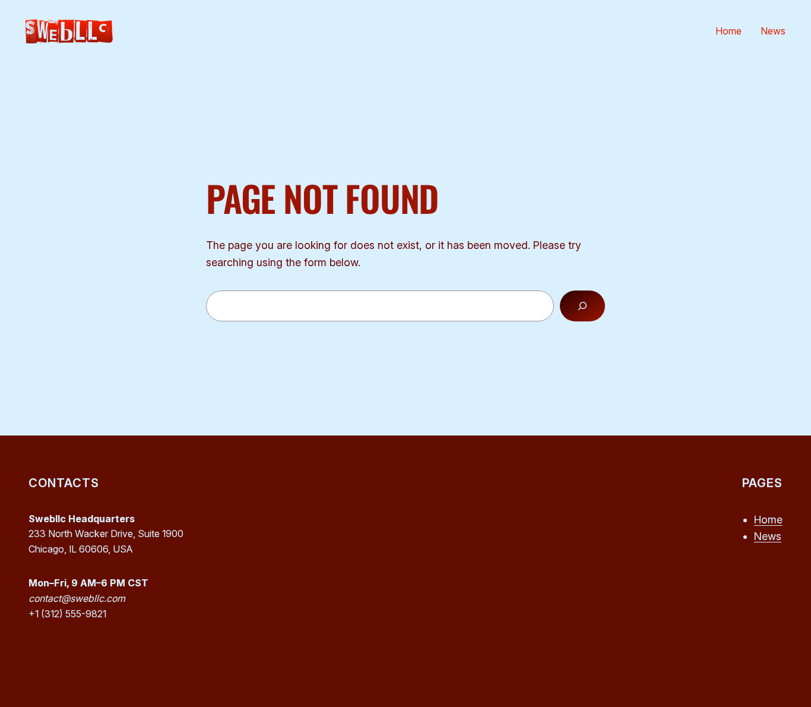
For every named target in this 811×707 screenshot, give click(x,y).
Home (768, 519)
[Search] (582, 306)
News (767, 536)
